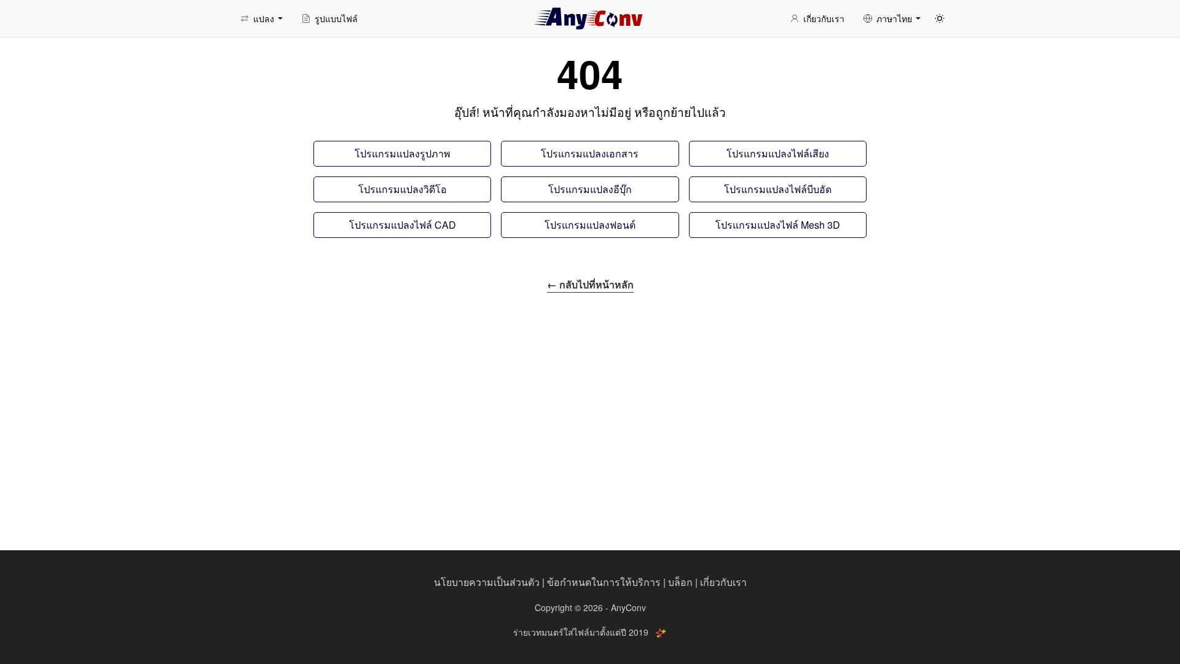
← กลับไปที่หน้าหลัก (590, 284)
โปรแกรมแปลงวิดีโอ (402, 189)
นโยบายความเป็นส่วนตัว (487, 582)
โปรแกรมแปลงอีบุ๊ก (590, 189)
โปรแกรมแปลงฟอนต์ (590, 225)
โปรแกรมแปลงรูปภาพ (402, 153)
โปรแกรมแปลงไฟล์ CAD (402, 225)
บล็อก (680, 582)
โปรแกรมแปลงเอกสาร (590, 153)
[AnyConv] (590, 18)
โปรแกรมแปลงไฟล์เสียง (777, 153)
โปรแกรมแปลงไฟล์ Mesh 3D (777, 225)
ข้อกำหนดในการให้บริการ (604, 582)
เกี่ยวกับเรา (723, 582)
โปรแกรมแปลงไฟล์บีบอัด (778, 189)
